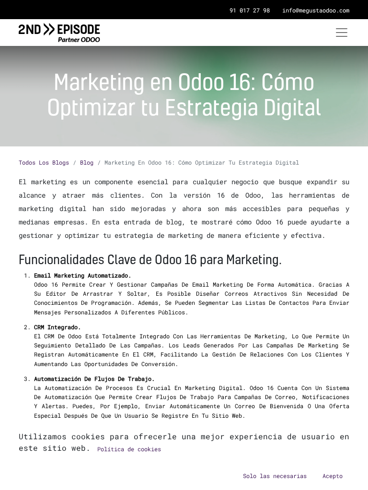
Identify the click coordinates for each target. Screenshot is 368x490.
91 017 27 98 (250, 10)
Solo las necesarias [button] (275, 475)
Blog (86, 162)
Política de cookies (129, 449)
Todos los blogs (44, 162)
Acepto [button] (332, 475)
